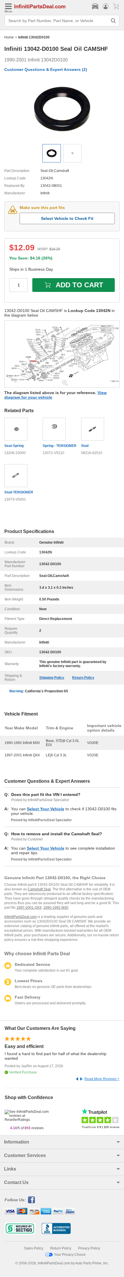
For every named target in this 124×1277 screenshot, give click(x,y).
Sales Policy (33, 1248)
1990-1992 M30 (55, 908)
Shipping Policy (51, 678)
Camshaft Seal (39, 889)
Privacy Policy (89, 1248)
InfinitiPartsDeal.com (20, 917)
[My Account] (105, 6)
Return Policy (83, 678)
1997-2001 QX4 (29, 908)
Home (9, 37)
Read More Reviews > (101, 1079)
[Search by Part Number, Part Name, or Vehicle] (113, 20)
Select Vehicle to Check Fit (67, 218)
